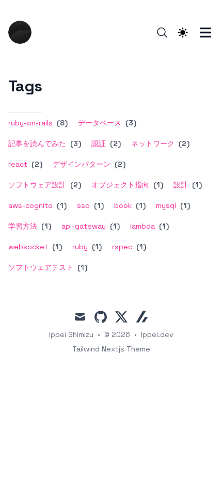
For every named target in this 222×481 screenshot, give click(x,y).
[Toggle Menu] (205, 32)
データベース (99, 122)
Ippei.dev (157, 334)
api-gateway (83, 226)
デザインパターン (81, 164)
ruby (80, 246)
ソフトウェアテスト (40, 267)
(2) (114, 143)
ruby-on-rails (30, 122)
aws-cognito (30, 205)
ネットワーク (153, 143)
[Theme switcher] (183, 32)
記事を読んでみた (37, 143)
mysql (166, 205)
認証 (98, 143)
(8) (61, 122)
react (17, 164)
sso (83, 205)
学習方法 (22, 226)
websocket (28, 246)
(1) (157, 184)
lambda (142, 226)
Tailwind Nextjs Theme (111, 349)
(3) (129, 122)
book (123, 205)
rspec (122, 246)
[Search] (162, 32)
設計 (180, 184)
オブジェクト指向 (120, 184)
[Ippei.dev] (23, 32)
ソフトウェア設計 (37, 184)
